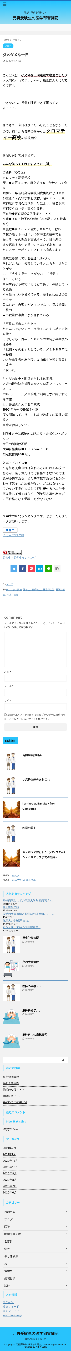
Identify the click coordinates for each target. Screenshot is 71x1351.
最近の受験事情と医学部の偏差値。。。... (28, 913)
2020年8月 (10, 1179)
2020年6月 (10, 1192)
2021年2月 (9, 1148)
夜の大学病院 (30, 962)
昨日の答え (29, 827)
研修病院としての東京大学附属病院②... (28, 900)
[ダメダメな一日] (39, 568)
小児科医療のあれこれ (36, 779)
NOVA (15, 875)
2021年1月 (9, 1154)
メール (8, 686)
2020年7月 (10, 1186)
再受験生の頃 (11, 907)
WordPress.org (12, 1315)
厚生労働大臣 (30, 937)
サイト (8, 700)
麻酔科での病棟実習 (34, 1034)
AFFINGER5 (41, 1347)
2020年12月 (10, 1160)
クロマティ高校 (14, 589)
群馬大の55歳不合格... (16, 920)
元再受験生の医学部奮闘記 (35, 18)
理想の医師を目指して (35, 1339)
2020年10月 (10, 1167)
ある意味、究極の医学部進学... (21, 927)
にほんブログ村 (13, 535)
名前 (7, 671)
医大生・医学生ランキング (19, 557)
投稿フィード (11, 1306)
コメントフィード (14, 1311)
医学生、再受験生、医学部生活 (38, 589)
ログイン (8, 1302)
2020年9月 (10, 1173)
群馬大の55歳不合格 (24, 879)
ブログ (9, 584)
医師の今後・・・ (33, 986)
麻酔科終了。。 (32, 1010)
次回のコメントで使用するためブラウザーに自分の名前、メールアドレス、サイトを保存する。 (34, 716)
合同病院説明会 (32, 755)
